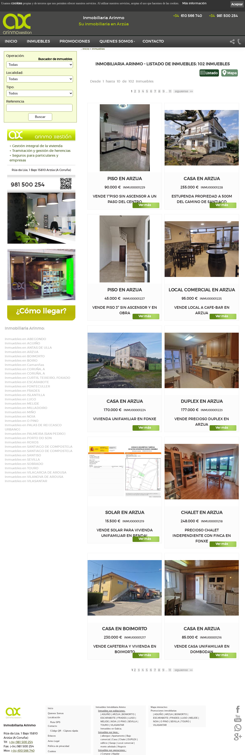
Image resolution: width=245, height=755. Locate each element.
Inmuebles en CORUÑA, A (25, 369)
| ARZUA (116, 714)
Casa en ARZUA (202, 178)
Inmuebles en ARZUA (22, 352)
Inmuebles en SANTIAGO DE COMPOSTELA (38, 447)
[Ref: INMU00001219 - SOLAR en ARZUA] (125, 472)
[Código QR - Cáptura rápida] (66, 189)
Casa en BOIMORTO (124, 628)
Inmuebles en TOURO (22, 468)
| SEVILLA (132, 721)
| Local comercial (125, 743)
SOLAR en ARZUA (124, 512)
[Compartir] (232, 43)
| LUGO (131, 718)
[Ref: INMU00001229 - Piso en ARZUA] (125, 137)
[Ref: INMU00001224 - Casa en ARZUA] (125, 360)
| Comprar (105, 754)
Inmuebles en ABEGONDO (25, 339)
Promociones (75, 41)
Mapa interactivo (159, 707)
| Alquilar (115, 754)
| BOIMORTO (128, 714)
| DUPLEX (131, 739)
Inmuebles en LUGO (20, 399)
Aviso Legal (53, 741)
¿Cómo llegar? (41, 310)
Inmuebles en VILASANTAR (26, 481)
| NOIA (113, 721)
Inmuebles (38, 41)
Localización (54, 717)
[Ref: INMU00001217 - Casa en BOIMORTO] (125, 588)
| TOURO (185, 721)
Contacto (153, 41)
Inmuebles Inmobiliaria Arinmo (111, 707)
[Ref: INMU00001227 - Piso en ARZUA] (125, 248)
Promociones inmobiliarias (164, 711)
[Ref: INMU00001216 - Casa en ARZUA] (202, 588)
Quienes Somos (116, 41)
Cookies (52, 751)
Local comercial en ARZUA (202, 289)
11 (170, 91)
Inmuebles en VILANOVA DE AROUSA (34, 477)
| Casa (114, 739)
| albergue (105, 736)
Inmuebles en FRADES (22, 391)
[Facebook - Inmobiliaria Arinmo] (238, 712)
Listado (212, 73)
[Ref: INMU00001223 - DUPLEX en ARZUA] (202, 360)
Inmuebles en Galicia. (111, 728)
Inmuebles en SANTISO (23, 455)
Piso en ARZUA (124, 178)
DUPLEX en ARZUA (202, 401)
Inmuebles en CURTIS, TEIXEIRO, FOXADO (37, 378)
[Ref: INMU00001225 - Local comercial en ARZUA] (202, 249)
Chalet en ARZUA (202, 512)
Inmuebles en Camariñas (24, 365)
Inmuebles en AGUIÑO (22, 343)
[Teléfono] (239, 43)
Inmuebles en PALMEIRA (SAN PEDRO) (35, 434)
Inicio (11, 41)
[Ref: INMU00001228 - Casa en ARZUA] (202, 137)
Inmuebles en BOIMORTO (25, 356)
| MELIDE (193, 718)
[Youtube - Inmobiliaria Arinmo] (238, 721)
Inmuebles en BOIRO (21, 360)
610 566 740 (187, 15)
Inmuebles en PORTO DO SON (28, 438)
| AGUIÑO (105, 714)
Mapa (232, 73)
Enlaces (52, 736)
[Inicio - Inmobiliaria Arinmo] (18, 24)
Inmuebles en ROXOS (22, 442)
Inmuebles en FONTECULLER (27, 386)
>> (184, 91)
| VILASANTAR (116, 725)
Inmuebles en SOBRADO (24, 464)
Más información (194, 3)
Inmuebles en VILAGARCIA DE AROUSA (36, 472)
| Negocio (121, 746)
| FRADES (121, 718)
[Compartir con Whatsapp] (238, 731)
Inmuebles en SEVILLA (22, 459)
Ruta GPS (55, 722)
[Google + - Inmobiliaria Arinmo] (238, 740)
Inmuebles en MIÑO (20, 412)
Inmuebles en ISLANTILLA (25, 395)
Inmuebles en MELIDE (22, 404)
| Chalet (122, 739)
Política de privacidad (58, 746)
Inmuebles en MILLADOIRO (26, 408)
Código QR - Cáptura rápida (64, 731)
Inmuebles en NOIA (20, 416)
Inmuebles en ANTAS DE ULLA (28, 348)
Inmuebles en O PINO (22, 421)
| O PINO (122, 721)
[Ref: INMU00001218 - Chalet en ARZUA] (202, 471)
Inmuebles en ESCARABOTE (27, 382)
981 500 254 (223, 15)
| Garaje (112, 743)
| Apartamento (118, 736)
